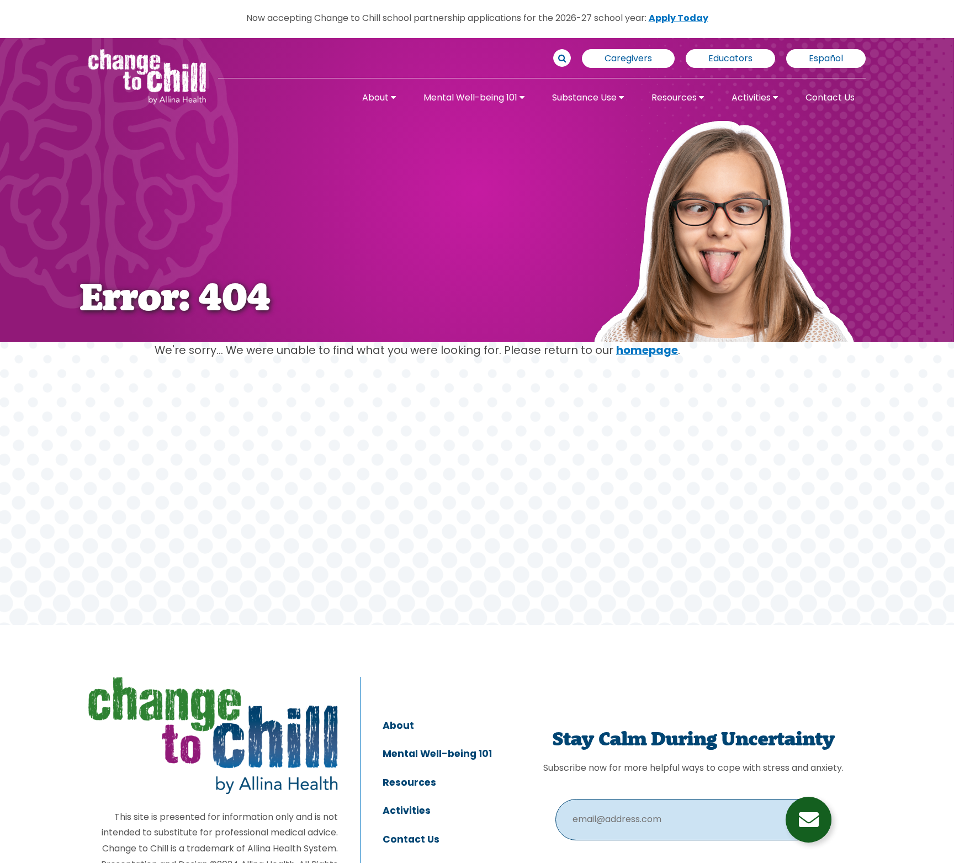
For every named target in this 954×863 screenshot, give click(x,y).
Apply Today (678, 18)
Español (826, 59)
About (376, 98)
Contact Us (830, 98)
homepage (647, 351)
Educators (730, 59)
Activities (752, 98)
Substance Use (585, 98)
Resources (675, 98)
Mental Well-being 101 (471, 98)
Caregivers (628, 59)
